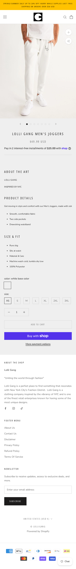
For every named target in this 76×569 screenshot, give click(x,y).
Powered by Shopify (38, 531)
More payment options (38, 344)
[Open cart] (71, 17)
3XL (67, 300)
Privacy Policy (11, 445)
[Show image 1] (27, 124)
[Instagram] (13, 408)
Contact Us (10, 433)
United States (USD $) (36, 518)
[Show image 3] (34, 124)
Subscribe (15, 501)
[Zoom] (68, 32)
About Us (9, 427)
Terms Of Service (13, 456)
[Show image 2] (30, 124)
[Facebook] (5, 408)
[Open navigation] (5, 17)
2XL (55, 300)
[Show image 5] (42, 124)
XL (45, 300)
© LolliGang (38, 526)
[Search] (65, 16)
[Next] (55, 124)
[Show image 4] (38, 124)
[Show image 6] (45, 124)
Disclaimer (10, 439)
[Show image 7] (49, 124)
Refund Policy (11, 451)
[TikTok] (22, 408)
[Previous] (20, 124)
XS (7, 300)
